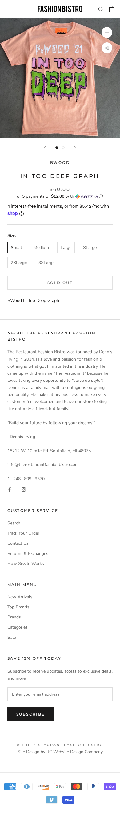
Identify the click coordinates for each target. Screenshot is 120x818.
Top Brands (18, 607)
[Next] (75, 147)
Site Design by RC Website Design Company (60, 752)
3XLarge (46, 263)
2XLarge (19, 263)
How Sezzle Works (25, 564)
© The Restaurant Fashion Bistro (60, 745)
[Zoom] (107, 32)
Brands (14, 617)
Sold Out (60, 282)
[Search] (101, 9)
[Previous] (45, 147)
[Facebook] (9, 489)
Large (66, 248)
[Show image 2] (63, 147)
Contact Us (18, 543)
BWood (60, 162)
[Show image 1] (56, 147)
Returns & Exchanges (27, 553)
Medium (41, 248)
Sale (11, 637)
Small (16, 248)
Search (13, 523)
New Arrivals (19, 597)
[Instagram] (24, 489)
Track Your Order (23, 533)
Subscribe (30, 714)
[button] (60, 196)
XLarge (90, 248)
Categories (17, 627)
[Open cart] (111, 9)
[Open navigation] (9, 9)
